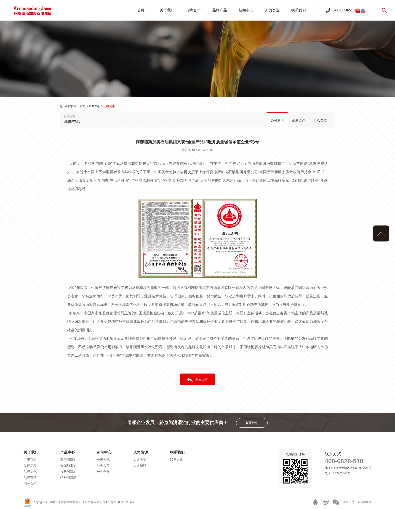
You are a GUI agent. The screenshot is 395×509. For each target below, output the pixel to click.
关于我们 (167, 10)
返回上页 (201, 379)
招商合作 (193, 10)
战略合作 (298, 120)
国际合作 (30, 483)
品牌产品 (219, 10)
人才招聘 (139, 465)
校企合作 (103, 471)
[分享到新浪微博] (325, 502)
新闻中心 (246, 10)
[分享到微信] (335, 502)
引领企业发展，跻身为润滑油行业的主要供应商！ (192, 422)
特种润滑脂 (68, 477)
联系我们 (298, 10)
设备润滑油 (68, 471)
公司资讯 (277, 120)
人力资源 (272, 10)
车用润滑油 (68, 459)
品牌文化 (30, 471)
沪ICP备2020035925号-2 (119, 502)
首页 (140, 10)
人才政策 (139, 459)
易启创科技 (364, 502)
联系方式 (176, 459)
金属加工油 (68, 465)
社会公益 (320, 120)
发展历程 (30, 465)
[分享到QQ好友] (315, 502)
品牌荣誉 (30, 477)
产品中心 (67, 452)
